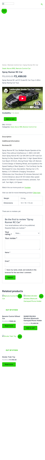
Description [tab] (6, 137)
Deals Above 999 (8, 68)
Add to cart (10, 119)
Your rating (8, 233)
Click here (36, 193)
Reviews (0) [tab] (7, 145)
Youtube (27, 187)
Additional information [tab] (11, 141)
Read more (9, 326)
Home (4, 65)
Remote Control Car (15, 65)
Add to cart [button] (30, 328)
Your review (11, 238)
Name (7, 252)
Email (7, 261)
